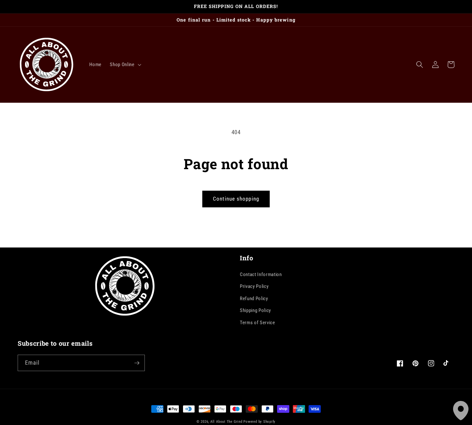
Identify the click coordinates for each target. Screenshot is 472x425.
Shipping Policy (255, 310)
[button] (125, 64)
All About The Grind (226, 422)
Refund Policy (254, 298)
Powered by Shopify (259, 422)
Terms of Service (257, 322)
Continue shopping (236, 199)
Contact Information (261, 274)
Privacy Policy (254, 286)
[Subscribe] (136, 363)
